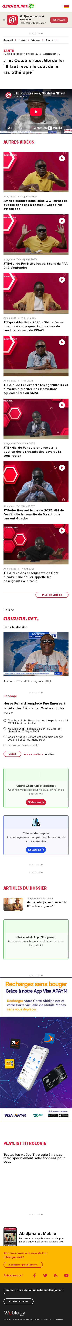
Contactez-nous (18, 1301)
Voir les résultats (33, 754)
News (22, 40)
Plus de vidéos (52, 595)
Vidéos (35, 40)
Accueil (8, 40)
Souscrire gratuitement (23, 1264)
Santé (49, 40)
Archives (50, 754)
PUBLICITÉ (35, 34)
